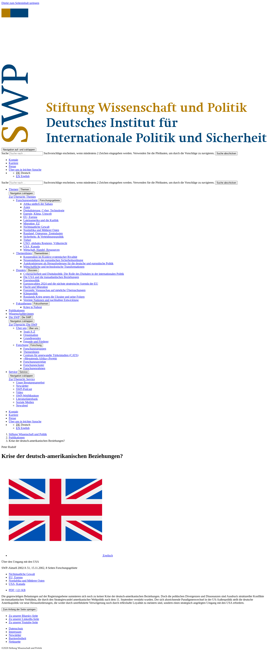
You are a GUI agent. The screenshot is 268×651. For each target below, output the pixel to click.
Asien (26, 207)
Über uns (21, 328)
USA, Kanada (31, 246)
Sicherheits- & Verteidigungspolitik (43, 236)
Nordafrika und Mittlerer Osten (41, 230)
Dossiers (21, 270)
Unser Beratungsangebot (30, 382)
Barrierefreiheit (17, 638)
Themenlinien (24, 253)
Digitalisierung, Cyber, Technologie (43, 210)
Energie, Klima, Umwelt (37, 213)
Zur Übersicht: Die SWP (23, 324)
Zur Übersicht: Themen (22, 196)
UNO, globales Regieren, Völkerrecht (45, 243)
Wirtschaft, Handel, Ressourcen (41, 249)
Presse (12, 166)
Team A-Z (29, 331)
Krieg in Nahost (32, 307)
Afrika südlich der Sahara (38, 203)
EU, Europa (30, 217)
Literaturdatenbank (27, 398)
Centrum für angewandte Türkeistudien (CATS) (50, 355)
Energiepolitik (31, 280)
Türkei (27, 239)
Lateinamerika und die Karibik (41, 220)
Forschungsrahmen (34, 368)
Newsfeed (22, 405)
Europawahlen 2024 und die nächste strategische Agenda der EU (60, 283)
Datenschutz (16, 628)
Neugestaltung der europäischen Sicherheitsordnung (53, 260)
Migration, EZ (31, 223)
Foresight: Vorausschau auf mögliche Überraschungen (54, 290)
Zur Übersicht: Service (22, 379)
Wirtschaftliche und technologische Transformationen (53, 266)
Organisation (30, 335)
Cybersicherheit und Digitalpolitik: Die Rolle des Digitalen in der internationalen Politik (73, 273)
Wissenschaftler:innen (21, 313)
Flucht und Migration (35, 286)
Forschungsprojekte (34, 361)
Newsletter (22, 385)
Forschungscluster (33, 365)
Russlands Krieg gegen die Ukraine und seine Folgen (54, 296)
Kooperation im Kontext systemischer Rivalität (50, 256)
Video (19, 392)
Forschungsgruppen (34, 348)
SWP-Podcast (24, 389)
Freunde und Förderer (35, 341)
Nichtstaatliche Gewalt (36, 226)
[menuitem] (138, 628)
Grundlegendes (32, 338)
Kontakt (13, 159)
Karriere (13, 163)
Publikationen (17, 310)
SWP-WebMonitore (27, 395)
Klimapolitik (30, 293)
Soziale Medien (25, 402)
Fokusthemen (24, 303)
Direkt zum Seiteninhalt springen (20, 3)
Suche (5, 153)
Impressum (15, 631)
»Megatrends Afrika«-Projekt (40, 358)
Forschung (22, 345)
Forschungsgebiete (27, 200)
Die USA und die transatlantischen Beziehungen (51, 277)
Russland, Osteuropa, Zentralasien (43, 233)
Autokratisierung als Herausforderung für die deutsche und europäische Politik (68, 263)
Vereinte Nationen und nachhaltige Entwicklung (51, 300)
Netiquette (15, 641)
